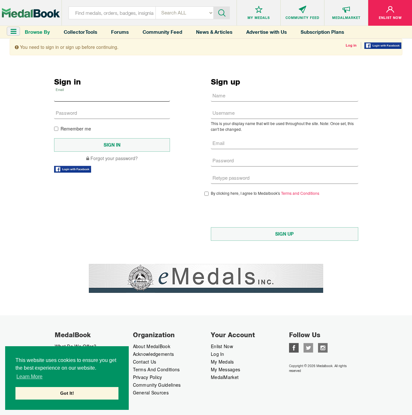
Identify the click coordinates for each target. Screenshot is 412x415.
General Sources (151, 392)
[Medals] (31, 13)
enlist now (222, 346)
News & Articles (214, 32)
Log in (351, 45)
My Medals (222, 361)
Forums (120, 32)
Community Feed (162, 32)
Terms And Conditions (156, 369)
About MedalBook (152, 346)
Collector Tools (80, 32)
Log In (217, 354)
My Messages (225, 369)
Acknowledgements (153, 354)
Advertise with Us (266, 32)
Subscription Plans (322, 32)
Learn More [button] (29, 376)
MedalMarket (225, 377)
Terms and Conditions (300, 193)
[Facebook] (294, 347)
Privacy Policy (147, 377)
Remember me (76, 128)
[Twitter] (308, 347)
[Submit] (222, 12)
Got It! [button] (67, 393)
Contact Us (144, 361)
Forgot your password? (113, 158)
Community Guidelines (157, 385)
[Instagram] (323, 347)
